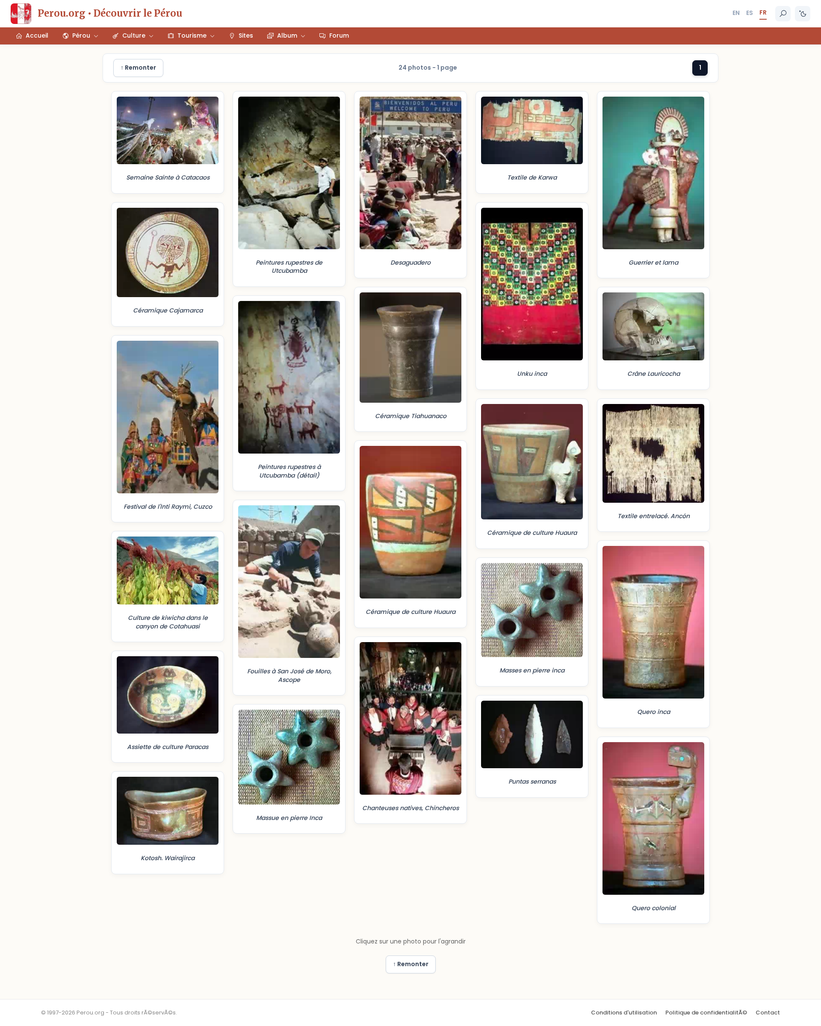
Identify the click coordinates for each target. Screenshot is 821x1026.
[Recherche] (783, 13)
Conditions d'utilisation (624, 1012)
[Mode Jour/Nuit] (802, 13)
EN (736, 13)
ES (749, 13)
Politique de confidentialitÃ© (706, 1012)
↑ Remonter (138, 67)
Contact (768, 1012)
